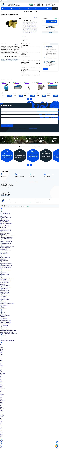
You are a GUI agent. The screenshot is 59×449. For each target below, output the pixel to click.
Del (0, 370)
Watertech (1, 432)
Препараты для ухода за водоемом (4, 291)
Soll (0, 420)
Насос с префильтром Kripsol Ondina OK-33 (41, 93)
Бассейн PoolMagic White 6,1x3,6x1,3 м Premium (18, 93)
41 (25, 29)
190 (31, 32)
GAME (0, 384)
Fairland (1, 379)
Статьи (15, 206)
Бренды (9, 206)
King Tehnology (2, 394)
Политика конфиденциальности (22, 206)
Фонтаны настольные (3, 317)
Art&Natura (1, 354)
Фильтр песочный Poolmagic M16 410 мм (6, 93)
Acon (0, 345)
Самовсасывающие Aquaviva (14, 60)
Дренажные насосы (2, 284)
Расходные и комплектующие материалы (5, 230)
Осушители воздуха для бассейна (4, 274)
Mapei (1, 399)
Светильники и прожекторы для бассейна (5, 240)
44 (27, 29)
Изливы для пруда (2, 297)
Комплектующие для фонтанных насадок (5, 322)
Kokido (1, 395)
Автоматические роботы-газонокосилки (5, 250)
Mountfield (1, 403)
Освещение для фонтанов (3, 327)
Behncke (1, 359)
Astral (1, 355)
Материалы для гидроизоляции (4, 260)
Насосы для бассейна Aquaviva (5, 60)
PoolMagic (1, 410)
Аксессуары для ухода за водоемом (5, 293)
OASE (0, 405)
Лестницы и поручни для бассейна (4, 232)
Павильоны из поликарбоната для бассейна (6, 263)
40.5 (23, 29)
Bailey (1, 358)
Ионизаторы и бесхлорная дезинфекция (5, 229)
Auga (0, 356)
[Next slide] (31, 99)
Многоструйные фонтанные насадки (5, 323)
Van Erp (1, 427)
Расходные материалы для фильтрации (5, 285)
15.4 (35, 23)
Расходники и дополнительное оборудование (6, 223)
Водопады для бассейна (3, 254)
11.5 (25, 23)
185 (29, 32)
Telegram (54, 4)
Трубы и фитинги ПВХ (3, 272)
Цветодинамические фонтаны (4, 318)
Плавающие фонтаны (3, 316)
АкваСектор (1, 434)
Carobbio (1, 362)
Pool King (1, 409)
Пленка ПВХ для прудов (3, 296)
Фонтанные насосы (2, 312)
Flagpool (1, 381)
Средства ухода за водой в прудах (4, 290)
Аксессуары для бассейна (3, 249)
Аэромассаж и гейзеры (3, 255)
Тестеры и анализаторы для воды (4, 292)
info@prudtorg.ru (39, 3)
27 (33, 26)
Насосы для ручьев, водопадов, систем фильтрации (7, 278)
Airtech (1, 346)
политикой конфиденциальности (33, 128)
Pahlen (1, 406)
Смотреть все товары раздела (5, 195)
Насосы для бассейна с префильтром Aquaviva (12, 59)
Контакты (12, 206)
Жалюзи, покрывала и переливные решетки (6, 265)
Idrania (1, 390)
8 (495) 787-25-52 (40, 4)
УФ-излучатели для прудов (3, 279)
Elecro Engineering (2, 373)
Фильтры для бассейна (3, 216)
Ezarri (0, 377)
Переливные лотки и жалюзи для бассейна (5, 266)
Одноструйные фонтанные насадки (4, 324)
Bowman (1, 361)
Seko (0, 418)
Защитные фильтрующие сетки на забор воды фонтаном (7, 331)
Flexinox (1, 382)
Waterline (1, 430)
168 (25, 32)
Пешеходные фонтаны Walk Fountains (5, 315)
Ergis (0, 375)
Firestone (1, 380)
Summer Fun (1, 422)
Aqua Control (1, 347)
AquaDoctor (1, 351)
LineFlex (1, 397)
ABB (0, 344)
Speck (1, 421)
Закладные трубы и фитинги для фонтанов (5, 329)
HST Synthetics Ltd (2, 388)
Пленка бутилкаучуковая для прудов (5, 295)
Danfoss (1, 369)
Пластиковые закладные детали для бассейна (6, 238)
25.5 (31, 26)
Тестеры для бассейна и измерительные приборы (6, 244)
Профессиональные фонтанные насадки (5, 320)
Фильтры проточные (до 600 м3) (4, 282)
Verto (28, 206)
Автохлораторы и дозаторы (4, 228)
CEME (0, 364)
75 (32, 29)
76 (34, 29)
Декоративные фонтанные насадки (5, 321)
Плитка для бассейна (3, 259)
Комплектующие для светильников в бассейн (6, 241)
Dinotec (1, 371)
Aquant (1, 352)
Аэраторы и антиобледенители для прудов (5, 287)
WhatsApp (49, 4)
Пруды (1, 276)
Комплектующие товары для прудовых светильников (7, 303)
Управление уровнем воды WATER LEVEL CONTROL (6, 332)
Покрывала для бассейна (3, 338)
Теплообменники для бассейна (4, 221)
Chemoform (1, 365)
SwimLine (1, 423)
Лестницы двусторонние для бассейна (5, 233)
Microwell (1, 402)
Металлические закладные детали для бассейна (6, 237)
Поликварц (1, 438)
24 (25, 26)
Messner (1, 401)
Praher (1, 411)
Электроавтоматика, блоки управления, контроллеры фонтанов (8, 333)
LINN (0, 398)
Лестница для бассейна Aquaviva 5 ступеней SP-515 (29, 93)
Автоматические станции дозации (4, 226)
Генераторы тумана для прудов (4, 304)
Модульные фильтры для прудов (4, 283)
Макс (48, 5)
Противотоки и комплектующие (4, 253)
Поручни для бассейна (3, 234)
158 (23, 32)
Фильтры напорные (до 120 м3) (4, 281)
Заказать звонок (55, 5)
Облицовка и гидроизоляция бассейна (5, 257)
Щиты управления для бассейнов (4, 270)
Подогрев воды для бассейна (4, 219)
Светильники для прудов (3, 302)
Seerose (1, 417)
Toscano (1, 425)
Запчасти (1, 268)
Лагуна (1, 436)
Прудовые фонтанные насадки (4, 325)
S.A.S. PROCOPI (2, 415)
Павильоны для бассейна (3, 262)
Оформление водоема (3, 301)
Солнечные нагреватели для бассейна (5, 222)
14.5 (32, 23)
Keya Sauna (1, 393)
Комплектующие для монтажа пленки (5, 299)
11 (23, 23)
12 (27, 23)
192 (33, 32)
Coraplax (1, 367)
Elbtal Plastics (2, 372)
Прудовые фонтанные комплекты (4, 305)
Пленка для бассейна (3, 258)
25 (29, 26)
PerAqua (1, 407)
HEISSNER (1, 387)
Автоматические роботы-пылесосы (5, 247)
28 (35, 26)
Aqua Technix (1, 349)
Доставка (2, 206)
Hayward (1, 386)
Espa (0, 376)
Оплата (5, 206)
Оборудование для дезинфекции (4, 225)
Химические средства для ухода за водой (5, 243)
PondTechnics (2, 408)
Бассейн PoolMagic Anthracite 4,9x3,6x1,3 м (51, 93)
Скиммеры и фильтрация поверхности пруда (6, 280)
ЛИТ (0, 437)
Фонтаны (1, 310)
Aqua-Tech (1, 350)
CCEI (0, 363)
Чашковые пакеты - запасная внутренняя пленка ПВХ (7, 340)
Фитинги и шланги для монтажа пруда (5, 298)
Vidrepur (1, 428)
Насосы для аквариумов (3, 308)
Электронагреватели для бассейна (4, 220)
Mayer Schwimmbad (2, 400)
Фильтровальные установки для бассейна (5, 217)
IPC (0, 391)
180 (27, 32)
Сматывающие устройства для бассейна (5, 267)
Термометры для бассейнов (4, 248)
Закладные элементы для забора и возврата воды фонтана (8, 330)
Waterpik (1, 431)
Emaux (1, 374)
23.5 (23, 26)
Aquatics (1, 353)
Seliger (1, 419)
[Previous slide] (28, 99)
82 (36, 29)
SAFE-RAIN (1, 416)
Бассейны (1, 210)
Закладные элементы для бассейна (4, 236)
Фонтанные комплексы (3, 314)
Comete (1, 366)
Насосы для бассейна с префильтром (30, 11)
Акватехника (1, 435)
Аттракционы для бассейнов (4, 252)
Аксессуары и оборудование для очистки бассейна (7, 246)
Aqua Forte (1, 348)
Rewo (0, 413)
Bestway (1, 360)
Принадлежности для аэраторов (4, 288)
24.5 (27, 26)
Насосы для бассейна (3, 212)
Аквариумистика (2, 307)
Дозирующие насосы (3, 227)
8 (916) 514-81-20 (40, 5)
